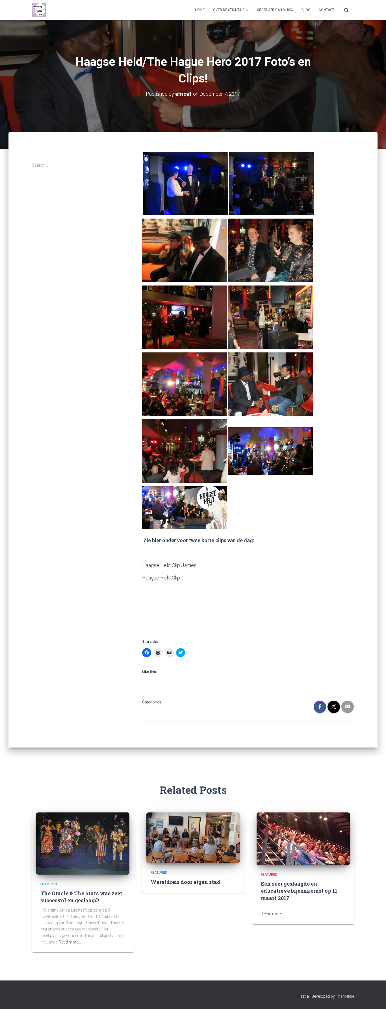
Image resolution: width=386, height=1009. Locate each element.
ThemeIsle (345, 996)
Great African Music (275, 10)
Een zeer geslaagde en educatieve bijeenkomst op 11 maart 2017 (299, 890)
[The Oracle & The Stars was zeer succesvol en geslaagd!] (82, 843)
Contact (326, 10)
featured (175, 702)
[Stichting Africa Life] (39, 10)
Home (200, 10)
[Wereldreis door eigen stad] (193, 837)
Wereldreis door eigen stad (185, 882)
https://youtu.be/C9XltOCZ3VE (232, 565)
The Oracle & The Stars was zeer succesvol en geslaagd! (81, 897)
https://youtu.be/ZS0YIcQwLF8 (233, 578)
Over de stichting (229, 10)
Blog (306, 10)
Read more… (70, 942)
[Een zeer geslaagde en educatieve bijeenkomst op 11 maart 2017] (303, 838)
